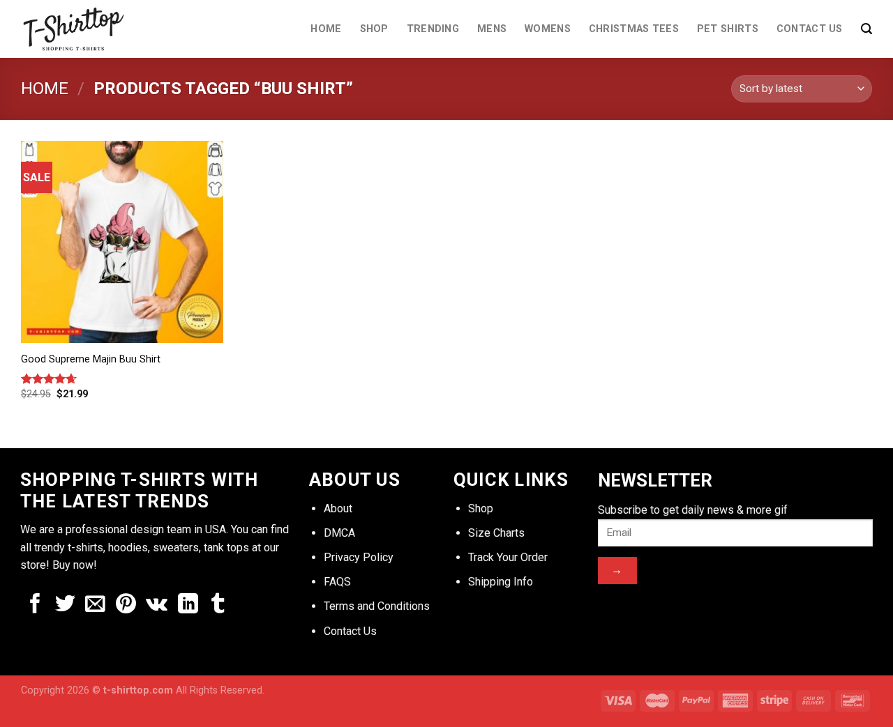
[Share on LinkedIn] (188, 605)
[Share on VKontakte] (156, 605)
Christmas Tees (634, 29)
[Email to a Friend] (95, 605)
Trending (433, 29)
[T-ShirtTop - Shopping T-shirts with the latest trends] (82, 29)
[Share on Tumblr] (218, 605)
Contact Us (809, 29)
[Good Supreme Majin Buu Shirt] (122, 242)
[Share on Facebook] (35, 605)
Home (325, 29)
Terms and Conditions (377, 606)
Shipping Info (500, 581)
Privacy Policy (358, 557)
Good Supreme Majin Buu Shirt (90, 359)
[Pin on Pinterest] (126, 605)
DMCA (339, 532)
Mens (491, 29)
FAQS (337, 581)
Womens (548, 29)
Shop (374, 29)
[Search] (866, 29)
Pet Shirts (727, 29)
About (338, 508)
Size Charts (496, 532)
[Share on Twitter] (65, 605)
